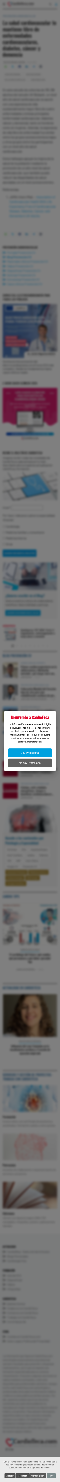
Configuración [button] (37, 1475)
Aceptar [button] (10, 1475)
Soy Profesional (30, 752)
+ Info (51, 1475)
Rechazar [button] (22, 1475)
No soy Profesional (30, 763)
